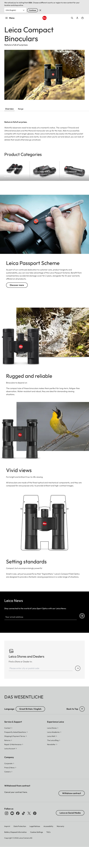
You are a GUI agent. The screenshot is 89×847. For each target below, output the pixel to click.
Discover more (17, 285)
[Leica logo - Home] (44, 18)
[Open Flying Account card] (77, 17)
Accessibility (48, 826)
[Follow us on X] (29, 813)
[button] (82, 709)
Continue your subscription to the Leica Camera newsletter (82, 615)
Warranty (60, 826)
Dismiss (40, 10)
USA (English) (11, 10)
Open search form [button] (72, 17)
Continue (32, 10)
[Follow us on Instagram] (6, 813)
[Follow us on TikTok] (23, 813)
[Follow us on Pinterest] (35, 813)
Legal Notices (35, 826)
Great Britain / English (30, 709)
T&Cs (48, 832)
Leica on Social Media (70, 812)
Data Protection (20, 826)
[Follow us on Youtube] (12, 813)
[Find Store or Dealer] (77, 668)
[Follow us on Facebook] (18, 813)
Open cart (82, 17)
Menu (12, 18)
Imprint (7, 826)
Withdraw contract (71, 793)
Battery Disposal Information (15, 832)
